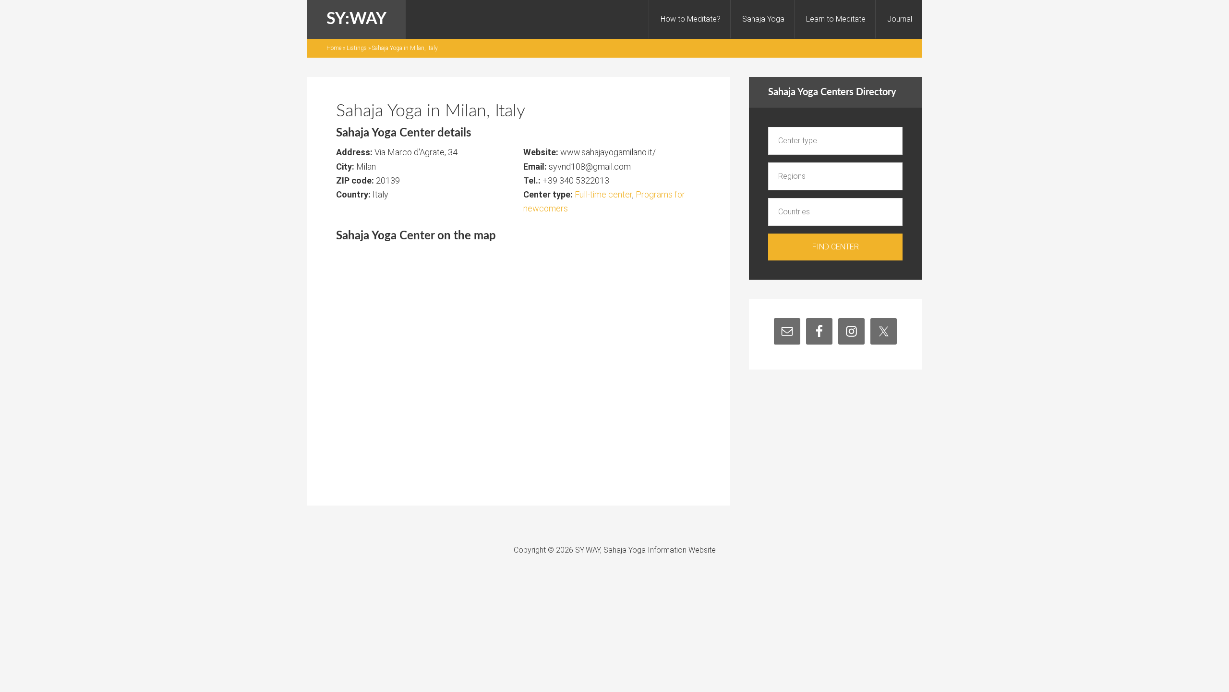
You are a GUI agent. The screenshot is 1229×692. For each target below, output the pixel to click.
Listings (357, 48)
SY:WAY (356, 19)
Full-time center (603, 194)
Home (333, 48)
